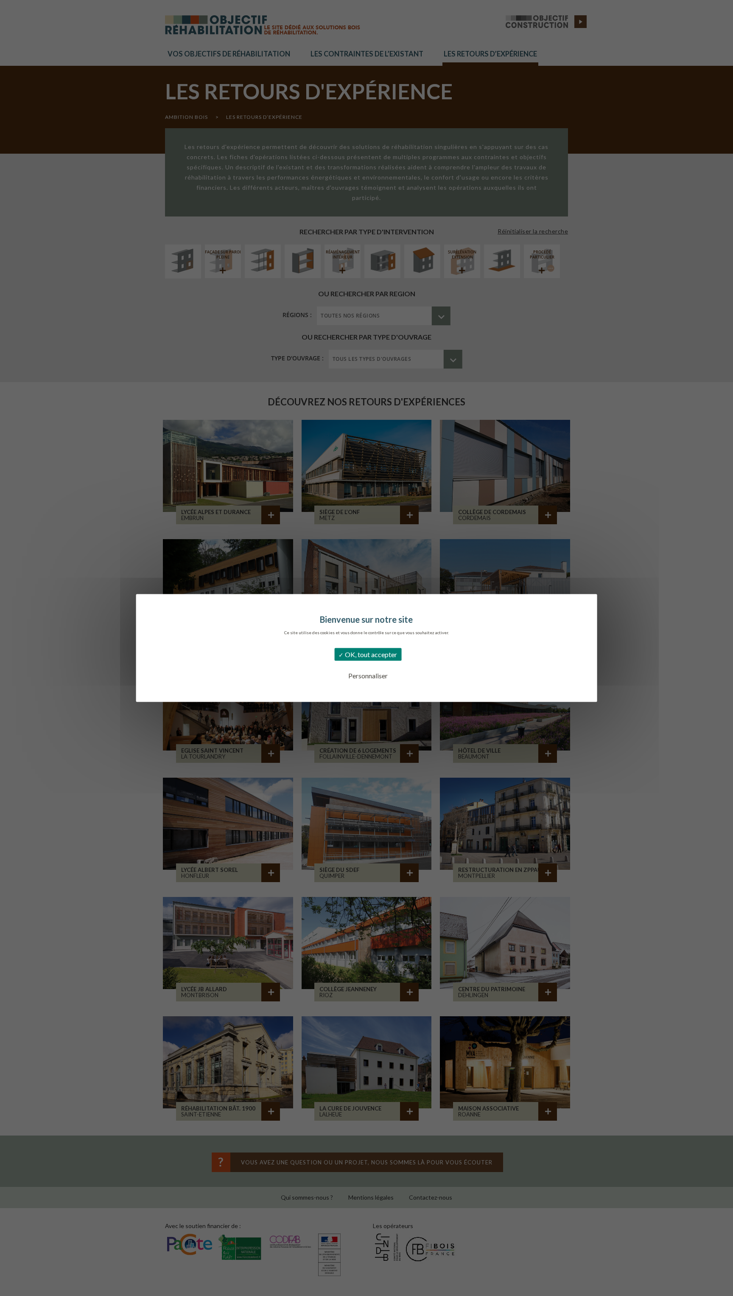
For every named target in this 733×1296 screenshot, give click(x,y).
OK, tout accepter (370, 654)
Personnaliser (368, 676)
